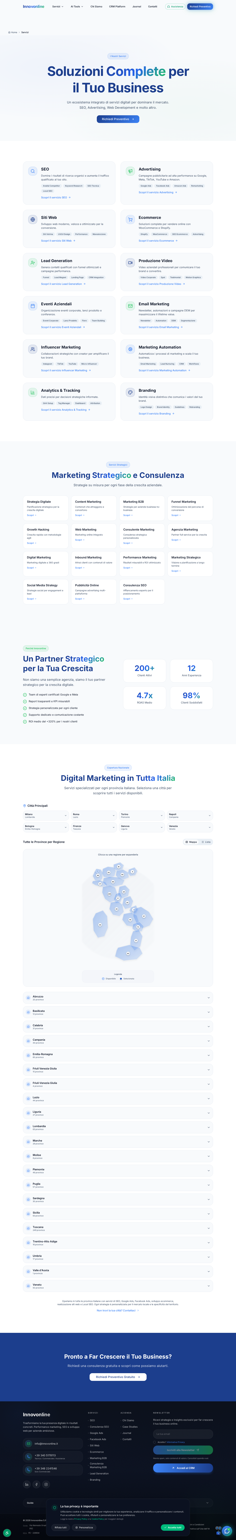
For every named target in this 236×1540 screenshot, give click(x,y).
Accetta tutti (174, 1527)
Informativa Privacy (176, 1442)
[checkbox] (154, 1442)
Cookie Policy (98, 1519)
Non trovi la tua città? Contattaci (116, 1310)
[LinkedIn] (27, 1484)
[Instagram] (46, 1484)
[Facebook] (36, 1484)
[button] (98, 875)
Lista (207, 842)
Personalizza (86, 1527)
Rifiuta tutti (61, 1527)
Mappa (193, 842)
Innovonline (33, 6)
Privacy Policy (80, 1519)
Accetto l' (171, 1442)
